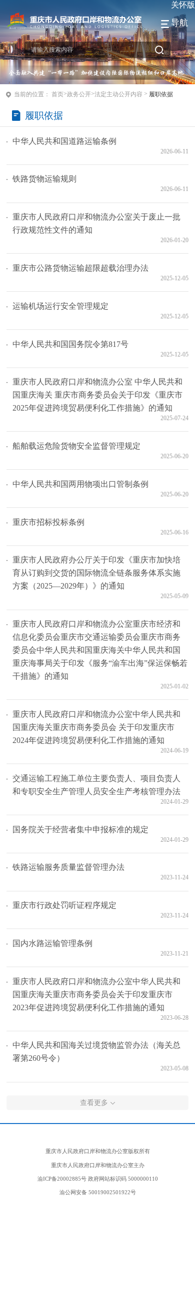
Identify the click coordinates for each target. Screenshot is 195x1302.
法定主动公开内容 (118, 94)
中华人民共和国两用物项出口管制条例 (80, 484)
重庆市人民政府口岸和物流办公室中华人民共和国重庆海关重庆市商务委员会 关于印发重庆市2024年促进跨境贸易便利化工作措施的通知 (96, 727)
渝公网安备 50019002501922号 (98, 1192)
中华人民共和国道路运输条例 (64, 141)
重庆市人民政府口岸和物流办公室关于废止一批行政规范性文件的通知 (96, 223)
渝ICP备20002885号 (62, 1179)
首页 (58, 94)
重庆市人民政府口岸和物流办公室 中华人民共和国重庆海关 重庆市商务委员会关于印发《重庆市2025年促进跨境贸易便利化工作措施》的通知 (97, 395)
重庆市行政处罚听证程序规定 (64, 905)
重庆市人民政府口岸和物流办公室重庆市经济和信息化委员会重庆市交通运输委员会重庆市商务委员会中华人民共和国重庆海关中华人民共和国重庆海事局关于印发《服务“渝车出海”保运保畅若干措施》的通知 (100, 650)
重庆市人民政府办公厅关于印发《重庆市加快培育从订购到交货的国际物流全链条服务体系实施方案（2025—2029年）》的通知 (96, 572)
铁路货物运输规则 (44, 178)
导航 (179, 23)
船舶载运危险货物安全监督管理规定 (76, 446)
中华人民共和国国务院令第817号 (70, 344)
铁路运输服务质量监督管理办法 (68, 867)
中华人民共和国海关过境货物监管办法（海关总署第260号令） (96, 1051)
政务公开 (79, 94)
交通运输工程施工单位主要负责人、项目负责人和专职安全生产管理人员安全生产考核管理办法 (96, 785)
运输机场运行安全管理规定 (60, 306)
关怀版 (183, 5)
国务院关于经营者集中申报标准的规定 (80, 829)
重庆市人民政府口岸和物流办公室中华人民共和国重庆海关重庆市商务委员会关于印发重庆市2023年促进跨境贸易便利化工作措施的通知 (96, 994)
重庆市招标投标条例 (48, 522)
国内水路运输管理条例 (52, 943)
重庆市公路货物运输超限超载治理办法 (80, 268)
